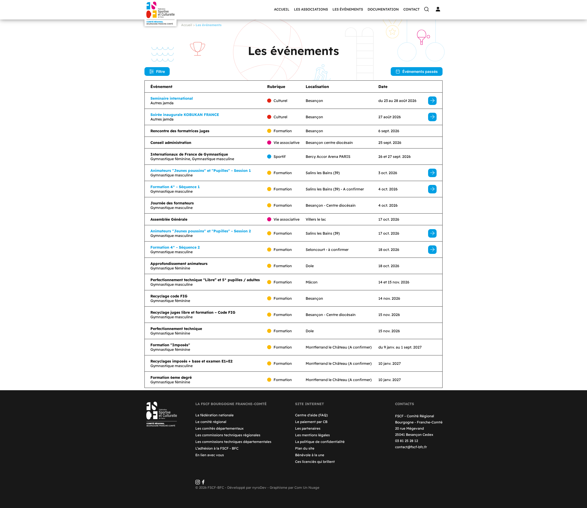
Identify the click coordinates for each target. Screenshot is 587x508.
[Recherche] (427, 9)
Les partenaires (307, 428)
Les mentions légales (312, 435)
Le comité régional (210, 422)
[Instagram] (197, 483)
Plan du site (304, 448)
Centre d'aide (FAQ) (311, 415)
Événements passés (420, 71)
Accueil (281, 9)
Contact (411, 9)
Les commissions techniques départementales (233, 441)
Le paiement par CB (311, 422)
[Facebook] (203, 483)
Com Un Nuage (306, 487)
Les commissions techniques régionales (227, 435)
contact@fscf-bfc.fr (411, 447)
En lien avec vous (209, 455)
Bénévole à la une (309, 455)
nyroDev (259, 487)
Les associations (311, 9)
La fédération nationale (214, 415)
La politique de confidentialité (320, 441)
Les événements (347, 9)
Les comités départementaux (219, 428)
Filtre (160, 71)
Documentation (383, 9)
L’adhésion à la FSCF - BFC (216, 448)
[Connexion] (439, 9)
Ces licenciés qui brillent (315, 461)
